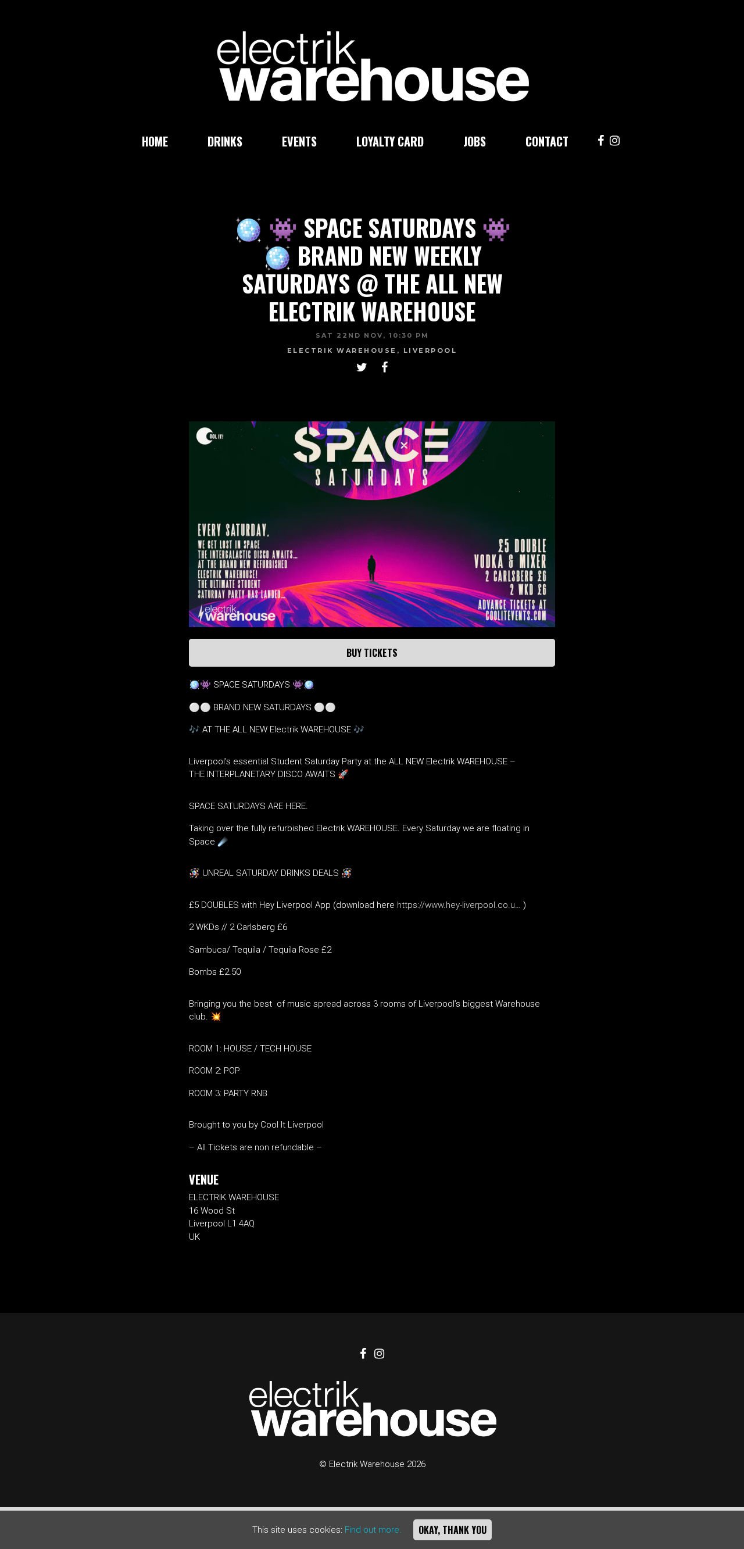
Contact (546, 141)
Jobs (474, 141)
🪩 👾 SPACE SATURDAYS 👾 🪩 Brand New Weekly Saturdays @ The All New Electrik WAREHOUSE (372, 269)
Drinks (225, 141)
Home (155, 141)
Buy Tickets (372, 653)
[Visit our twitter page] (361, 368)
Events (299, 141)
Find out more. (373, 1530)
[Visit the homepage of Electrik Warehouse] (372, 61)
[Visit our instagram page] (614, 142)
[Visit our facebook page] (601, 142)
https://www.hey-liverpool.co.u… (459, 905)
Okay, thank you (453, 1530)
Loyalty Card (390, 141)
